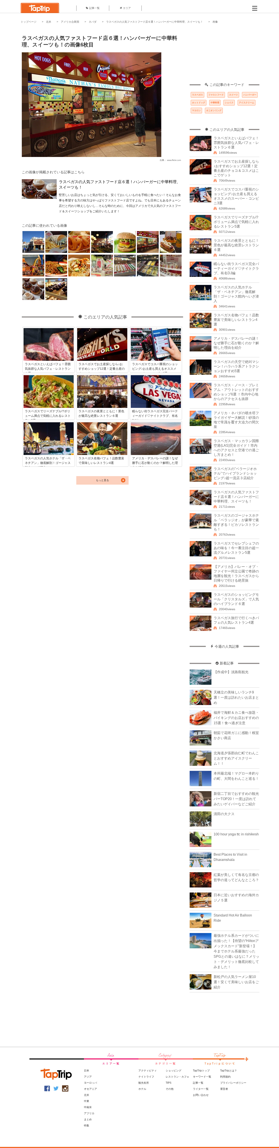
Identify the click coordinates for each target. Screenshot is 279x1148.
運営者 (224, 1088)
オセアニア (90, 1088)
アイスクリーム (246, 102)
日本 (86, 1070)
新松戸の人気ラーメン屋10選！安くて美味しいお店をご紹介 (236, 982)
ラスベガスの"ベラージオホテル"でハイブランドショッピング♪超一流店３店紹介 (235, 473)
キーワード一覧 (202, 1076)
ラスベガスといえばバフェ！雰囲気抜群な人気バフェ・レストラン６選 (236, 142)
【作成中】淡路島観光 (231, 672)
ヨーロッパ (90, 1082)
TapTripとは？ (228, 1070)
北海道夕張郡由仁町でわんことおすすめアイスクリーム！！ (236, 758)
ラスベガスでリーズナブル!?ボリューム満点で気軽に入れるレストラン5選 (236, 221)
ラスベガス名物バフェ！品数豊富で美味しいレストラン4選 (236, 319)
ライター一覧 (201, 1088)
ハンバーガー (249, 95)
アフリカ (89, 1113)
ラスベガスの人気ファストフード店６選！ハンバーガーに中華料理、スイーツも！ (154, 21)
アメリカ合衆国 (70, 21)
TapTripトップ (201, 1070)
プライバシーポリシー (233, 1082)
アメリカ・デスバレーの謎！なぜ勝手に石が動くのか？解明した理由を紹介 (236, 343)
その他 (170, 1088)
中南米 (88, 1107)
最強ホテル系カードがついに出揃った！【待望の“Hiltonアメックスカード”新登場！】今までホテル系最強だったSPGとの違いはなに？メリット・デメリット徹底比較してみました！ (236, 951)
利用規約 (225, 1076)
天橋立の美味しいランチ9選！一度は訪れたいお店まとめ (236, 697)
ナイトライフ (146, 1076)
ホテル (142, 1088)
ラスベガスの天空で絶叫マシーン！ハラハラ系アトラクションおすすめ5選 (236, 366)
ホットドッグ (198, 102)
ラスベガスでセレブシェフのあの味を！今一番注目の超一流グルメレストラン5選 (236, 548)
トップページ (28, 21)
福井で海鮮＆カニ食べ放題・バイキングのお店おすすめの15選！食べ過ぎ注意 (236, 718)
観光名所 (143, 1082)
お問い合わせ (201, 1095)
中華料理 (215, 102)
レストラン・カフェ (177, 1076)
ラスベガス (197, 95)
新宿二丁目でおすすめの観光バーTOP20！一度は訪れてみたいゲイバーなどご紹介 (236, 799)
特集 (86, 1125)
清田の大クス (224, 814)
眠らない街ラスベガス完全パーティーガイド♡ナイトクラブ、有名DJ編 (236, 268)
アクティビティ (147, 1070)
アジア (88, 1076)
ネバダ (93, 21)
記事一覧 (94, 8)
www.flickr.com (174, 160)
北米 (48, 21)
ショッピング (173, 1070)
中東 (86, 1101)
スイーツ (233, 95)
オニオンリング (213, 110)
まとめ (88, 1119)
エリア (127, 8)
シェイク (229, 102)
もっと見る (102, 480)
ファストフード (216, 95)
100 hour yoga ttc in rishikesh (236, 834)
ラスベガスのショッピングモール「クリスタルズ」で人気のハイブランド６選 (236, 599)
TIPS (168, 1082)
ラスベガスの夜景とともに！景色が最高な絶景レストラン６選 (236, 245)
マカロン (196, 110)
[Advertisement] (224, 55)
